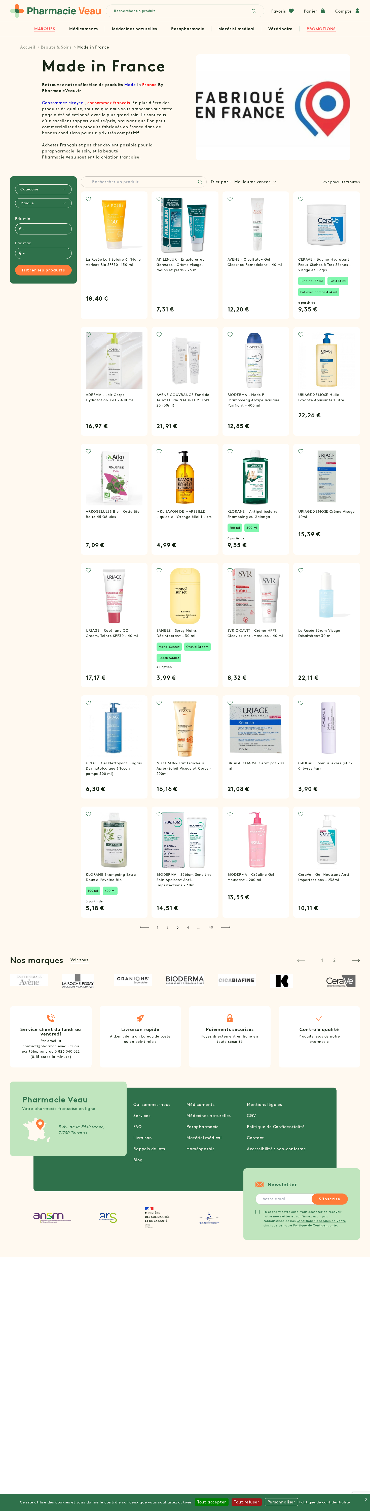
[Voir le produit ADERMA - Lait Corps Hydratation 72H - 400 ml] (114, 360)
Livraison (142, 1137)
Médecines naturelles (134, 28)
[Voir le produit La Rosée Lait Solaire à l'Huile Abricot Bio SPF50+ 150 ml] (114, 224)
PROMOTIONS (321, 28)
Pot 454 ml (337, 281)
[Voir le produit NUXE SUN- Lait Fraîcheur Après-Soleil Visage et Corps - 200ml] (185, 728)
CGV (251, 1115)
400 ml (251, 528)
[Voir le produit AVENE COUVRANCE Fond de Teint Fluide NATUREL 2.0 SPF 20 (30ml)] (185, 360)
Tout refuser (246, 1502)
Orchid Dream (197, 647)
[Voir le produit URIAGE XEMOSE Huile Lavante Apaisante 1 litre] (326, 360)
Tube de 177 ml (311, 281)
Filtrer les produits (43, 270)
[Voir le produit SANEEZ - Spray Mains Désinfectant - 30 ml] (185, 596)
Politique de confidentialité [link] (324, 1502)
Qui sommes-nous (151, 1104)
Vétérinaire (280, 28)
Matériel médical (236, 28)
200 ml (235, 528)
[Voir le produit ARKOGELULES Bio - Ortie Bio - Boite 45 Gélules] (114, 477)
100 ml (93, 891)
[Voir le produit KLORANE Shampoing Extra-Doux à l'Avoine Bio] (114, 840)
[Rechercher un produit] (200, 181)
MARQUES (44, 28)
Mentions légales (264, 1104)
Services (141, 1115)
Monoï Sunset (169, 647)
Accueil (27, 47)
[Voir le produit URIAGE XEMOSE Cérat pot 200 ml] (256, 728)
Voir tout (79, 960)
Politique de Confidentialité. (315, 1225)
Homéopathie (201, 1148)
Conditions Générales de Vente (321, 1221)
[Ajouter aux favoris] (88, 199)
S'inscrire (330, 1199)
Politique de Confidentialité (276, 1126)
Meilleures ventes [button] (252, 181)
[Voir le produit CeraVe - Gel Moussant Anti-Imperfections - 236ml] (326, 840)
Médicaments (83, 28)
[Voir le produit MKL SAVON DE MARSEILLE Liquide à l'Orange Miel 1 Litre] (185, 477)
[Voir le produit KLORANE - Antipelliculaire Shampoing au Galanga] (256, 477)
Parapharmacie (187, 28)
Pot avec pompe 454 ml (318, 292)
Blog (137, 1160)
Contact (255, 1137)
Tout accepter (211, 1502)
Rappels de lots (149, 1148)
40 (211, 927)
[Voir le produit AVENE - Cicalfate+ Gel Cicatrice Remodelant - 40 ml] (256, 224)
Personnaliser (281, 1502)
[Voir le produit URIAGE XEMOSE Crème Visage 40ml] (326, 477)
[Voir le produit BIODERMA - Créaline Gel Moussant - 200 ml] (256, 840)
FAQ (137, 1126)
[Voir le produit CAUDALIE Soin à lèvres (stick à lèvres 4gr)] (326, 728)
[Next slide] (356, 960)
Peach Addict (169, 658)
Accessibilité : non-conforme (276, 1148)
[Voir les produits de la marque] (29, 980)
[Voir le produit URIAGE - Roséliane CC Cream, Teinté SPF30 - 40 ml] (114, 596)
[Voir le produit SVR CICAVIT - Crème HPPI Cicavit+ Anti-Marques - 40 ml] (256, 596)
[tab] (43, 189)
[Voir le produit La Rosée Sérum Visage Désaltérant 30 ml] (326, 596)
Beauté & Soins (56, 47)
